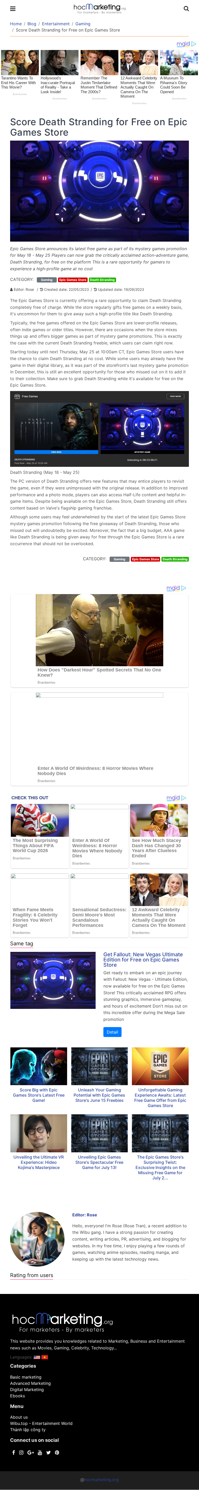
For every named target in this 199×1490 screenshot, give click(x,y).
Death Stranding (102, 280)
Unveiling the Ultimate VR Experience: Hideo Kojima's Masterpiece (38, 1162)
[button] (37, 1357)
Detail (112, 1032)
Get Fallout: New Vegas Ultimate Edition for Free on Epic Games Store (143, 959)
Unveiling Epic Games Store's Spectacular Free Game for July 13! (99, 1162)
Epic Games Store (72, 280)
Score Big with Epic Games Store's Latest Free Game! (39, 1095)
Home (16, 23)
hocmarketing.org (101, 1479)
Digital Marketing (27, 1389)
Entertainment (56, 23)
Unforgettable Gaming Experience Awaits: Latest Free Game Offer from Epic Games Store (160, 1097)
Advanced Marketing (30, 1383)
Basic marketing (25, 1377)
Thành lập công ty (28, 1429)
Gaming (82, 23)
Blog (31, 23)
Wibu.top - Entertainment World (41, 1423)
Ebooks (17, 1395)
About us (19, 1417)
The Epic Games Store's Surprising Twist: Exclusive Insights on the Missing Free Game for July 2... (160, 1167)
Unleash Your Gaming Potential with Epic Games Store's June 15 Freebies (99, 1095)
